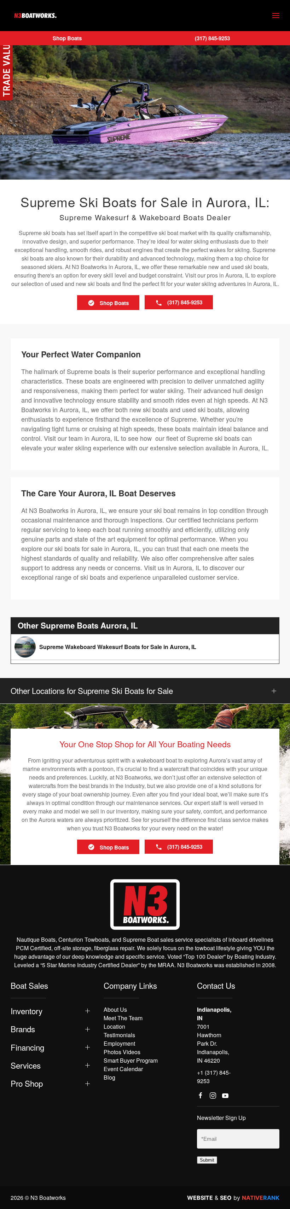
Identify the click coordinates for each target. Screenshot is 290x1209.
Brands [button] (23, 1028)
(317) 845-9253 (212, 38)
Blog (109, 1077)
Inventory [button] (26, 1010)
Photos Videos (122, 1052)
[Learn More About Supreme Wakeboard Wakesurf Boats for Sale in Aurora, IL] (145, 647)
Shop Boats (67, 38)
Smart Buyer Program (131, 1060)
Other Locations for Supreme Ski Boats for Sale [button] (92, 690)
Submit (207, 1160)
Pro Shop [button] (27, 1083)
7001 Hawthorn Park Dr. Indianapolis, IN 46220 (213, 1043)
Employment (119, 1043)
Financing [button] (27, 1047)
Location (114, 1026)
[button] (275, 15)
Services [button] (26, 1065)
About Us (115, 1009)
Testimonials (119, 1035)
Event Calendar (123, 1069)
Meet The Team (123, 1018)
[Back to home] (35, 15)
